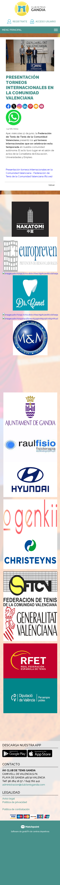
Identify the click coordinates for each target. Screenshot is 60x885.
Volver (51, 185)
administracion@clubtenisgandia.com (23, 784)
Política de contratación (16, 809)
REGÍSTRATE (20, 21)
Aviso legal (8, 798)
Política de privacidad (14, 802)
